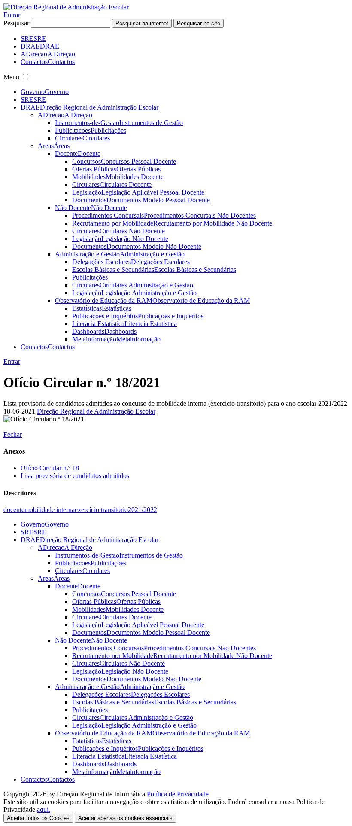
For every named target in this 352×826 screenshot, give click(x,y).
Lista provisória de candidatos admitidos (75, 475)
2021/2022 (142, 509)
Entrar (11, 14)
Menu (11, 77)
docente (13, 509)
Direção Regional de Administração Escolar (96, 411)
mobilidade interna (49, 509)
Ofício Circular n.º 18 (50, 468)
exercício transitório (101, 509)
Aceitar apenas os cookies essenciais (125, 818)
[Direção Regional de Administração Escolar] (66, 7)
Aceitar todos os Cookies (38, 818)
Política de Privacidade (178, 794)
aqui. (43, 809)
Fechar (12, 434)
